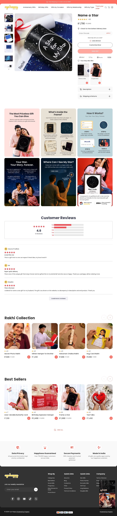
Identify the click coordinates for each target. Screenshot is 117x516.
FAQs (65, 485)
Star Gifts (82, 478)
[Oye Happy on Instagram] (18, 499)
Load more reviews (58, 298)
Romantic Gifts (84, 483)
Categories (51, 478)
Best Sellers (51, 480)
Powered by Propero (22, 512)
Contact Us (67, 483)
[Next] (67, 45)
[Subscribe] (36, 489)
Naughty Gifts (84, 491)
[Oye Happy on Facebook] (13, 499)
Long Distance (84, 488)
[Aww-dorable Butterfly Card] (17, 397)
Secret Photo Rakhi (12, 353)
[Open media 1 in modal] (43, 42)
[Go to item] (8, 17)
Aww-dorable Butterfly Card (16, 415)
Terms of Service (101, 478)
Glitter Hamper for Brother (42, 353)
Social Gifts (51, 483)
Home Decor (51, 492)
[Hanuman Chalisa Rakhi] (72, 336)
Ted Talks (91, 415)
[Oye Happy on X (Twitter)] (36, 499)
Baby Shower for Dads (53, 489)
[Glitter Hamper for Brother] (45, 336)
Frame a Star (64, 415)
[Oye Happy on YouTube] (24, 499)
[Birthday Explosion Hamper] (45, 397)
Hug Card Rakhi (93, 353)
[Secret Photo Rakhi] (17, 336)
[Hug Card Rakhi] (100, 336)
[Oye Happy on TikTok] (30, 499)
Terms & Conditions (70, 491)
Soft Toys (83, 485)
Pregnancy (51, 485)
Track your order (99, 7)
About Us (66, 478)
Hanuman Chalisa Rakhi (69, 353)
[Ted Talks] (100, 397)
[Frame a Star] (72, 397)
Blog (65, 480)
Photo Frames (84, 480)
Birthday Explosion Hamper (43, 415)
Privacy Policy (68, 488)
